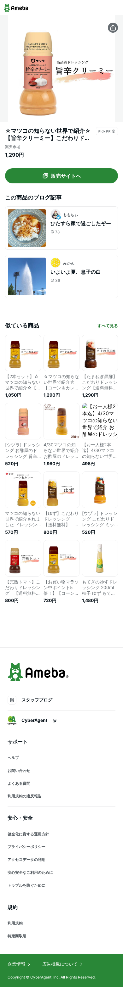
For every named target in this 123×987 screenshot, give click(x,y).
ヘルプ (13, 757)
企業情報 (16, 964)
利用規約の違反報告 (25, 796)
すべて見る (107, 325)
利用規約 (15, 923)
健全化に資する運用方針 (28, 834)
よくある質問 (19, 783)
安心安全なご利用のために (30, 872)
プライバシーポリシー (26, 846)
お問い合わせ (19, 770)
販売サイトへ (66, 176)
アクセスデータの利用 (26, 859)
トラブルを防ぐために (26, 885)
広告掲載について (60, 964)
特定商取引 (17, 936)
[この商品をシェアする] (113, 28)
